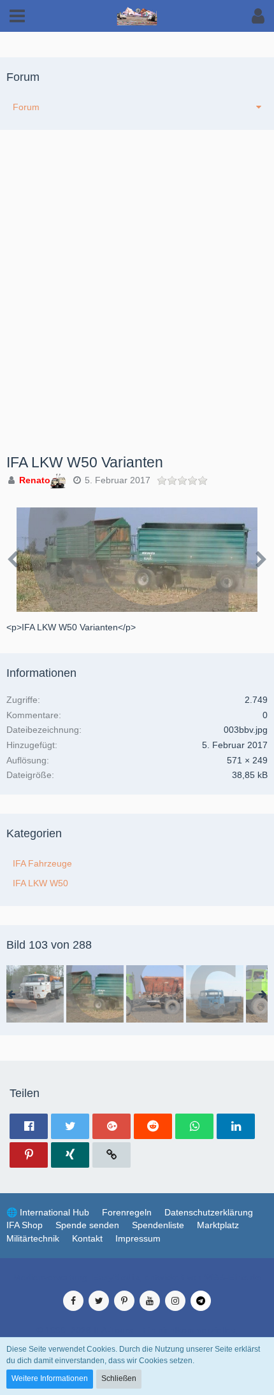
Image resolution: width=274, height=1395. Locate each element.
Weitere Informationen (49, 1378)
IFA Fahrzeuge (42, 863)
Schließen (118, 1378)
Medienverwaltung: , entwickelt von (137, 1277)
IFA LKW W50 (40, 883)
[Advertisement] (137, 311)
